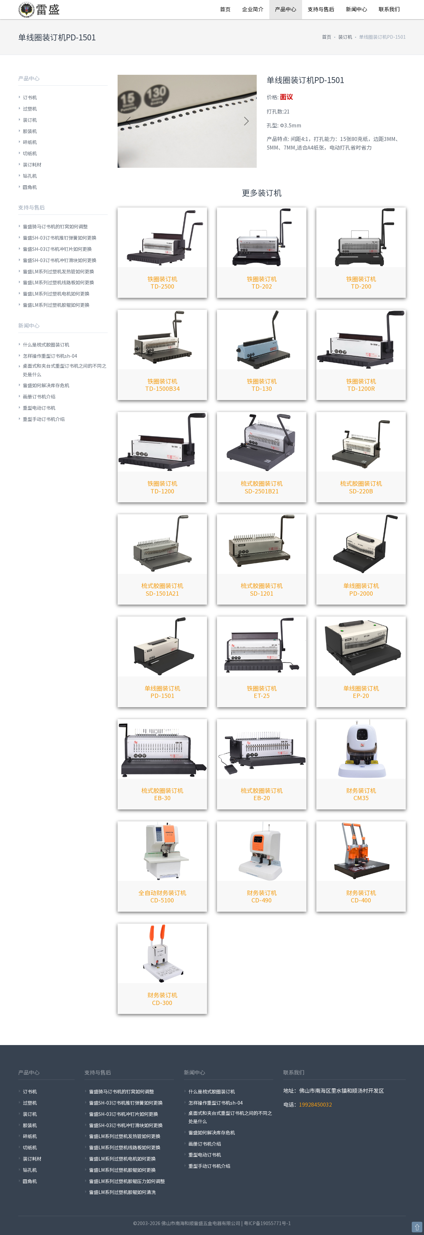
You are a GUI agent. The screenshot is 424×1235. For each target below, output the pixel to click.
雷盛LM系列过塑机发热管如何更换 (58, 271)
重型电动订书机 (39, 407)
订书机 (30, 97)
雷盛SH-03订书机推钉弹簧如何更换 (59, 237)
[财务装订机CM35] (361, 749)
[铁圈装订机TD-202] (261, 237)
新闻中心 (356, 9)
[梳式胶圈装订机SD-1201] (261, 544)
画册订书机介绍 (39, 396)
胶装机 (30, 131)
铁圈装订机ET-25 (262, 692)
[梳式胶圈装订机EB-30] (162, 749)
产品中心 (285, 9)
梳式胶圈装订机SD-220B (361, 487)
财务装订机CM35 (361, 794)
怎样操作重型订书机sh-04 (50, 355)
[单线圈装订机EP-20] (361, 646)
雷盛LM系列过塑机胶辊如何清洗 (122, 1192)
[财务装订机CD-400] (361, 851)
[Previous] (128, 121)
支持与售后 (321, 9)
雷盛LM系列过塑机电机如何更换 (56, 293)
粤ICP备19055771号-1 (267, 1223)
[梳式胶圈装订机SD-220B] (361, 442)
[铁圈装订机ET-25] (261, 646)
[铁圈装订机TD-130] (261, 339)
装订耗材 (32, 164)
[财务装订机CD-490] (261, 851)
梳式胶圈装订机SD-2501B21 (262, 487)
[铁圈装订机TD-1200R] (361, 339)
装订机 (345, 36)
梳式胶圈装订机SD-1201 (262, 589)
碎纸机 (30, 142)
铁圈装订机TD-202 (262, 282)
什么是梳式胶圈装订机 (46, 344)
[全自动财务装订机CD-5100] (162, 851)
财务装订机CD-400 (361, 896)
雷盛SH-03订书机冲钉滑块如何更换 (59, 260)
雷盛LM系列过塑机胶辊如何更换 (56, 304)
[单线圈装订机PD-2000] (361, 544)
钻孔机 (30, 175)
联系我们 (389, 9)
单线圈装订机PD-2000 (361, 589)
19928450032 (315, 1104)
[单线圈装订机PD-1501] (162, 646)
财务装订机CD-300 (162, 998)
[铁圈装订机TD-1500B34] (162, 339)
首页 (225, 9)
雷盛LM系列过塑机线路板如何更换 (58, 282)
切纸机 (30, 153)
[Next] (246, 121)
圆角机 (30, 187)
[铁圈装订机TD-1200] (162, 442)
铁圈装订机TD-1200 (162, 487)
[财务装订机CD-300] (162, 953)
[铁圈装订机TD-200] (361, 237)
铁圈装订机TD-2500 (162, 282)
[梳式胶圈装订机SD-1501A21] (162, 544)
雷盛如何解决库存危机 (46, 385)
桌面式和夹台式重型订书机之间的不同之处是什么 (64, 369)
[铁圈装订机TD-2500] (162, 237)
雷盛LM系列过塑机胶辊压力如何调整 (127, 1181)
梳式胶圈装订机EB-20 (262, 794)
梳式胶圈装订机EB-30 (162, 794)
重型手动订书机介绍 (44, 419)
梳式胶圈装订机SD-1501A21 (162, 589)
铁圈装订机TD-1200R (361, 385)
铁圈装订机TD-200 (361, 282)
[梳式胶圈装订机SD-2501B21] (261, 442)
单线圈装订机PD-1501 (162, 692)
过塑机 (30, 108)
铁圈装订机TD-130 (262, 385)
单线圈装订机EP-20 (361, 692)
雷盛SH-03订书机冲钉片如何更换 (57, 249)
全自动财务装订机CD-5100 (162, 896)
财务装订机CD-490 (262, 896)
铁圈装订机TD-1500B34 (162, 385)
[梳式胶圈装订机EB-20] (261, 749)
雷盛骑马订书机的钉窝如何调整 (55, 226)
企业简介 (252, 9)
